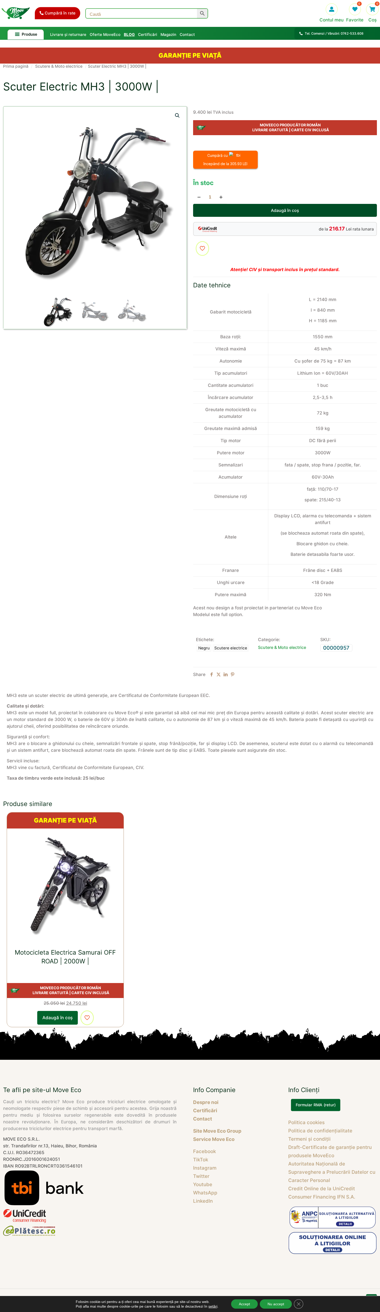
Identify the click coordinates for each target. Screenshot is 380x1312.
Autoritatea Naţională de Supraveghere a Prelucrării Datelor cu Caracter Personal (331, 1172)
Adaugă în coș (285, 210)
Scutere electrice (230, 648)
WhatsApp (205, 1193)
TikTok (200, 1160)
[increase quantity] (220, 197)
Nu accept (276, 1304)
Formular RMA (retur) (315, 1105)
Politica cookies (306, 1122)
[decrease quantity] (198, 197)
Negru (204, 648)
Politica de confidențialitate (320, 1131)
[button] (177, 115)
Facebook (204, 1151)
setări (212, 1306)
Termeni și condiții (309, 1139)
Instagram (204, 1168)
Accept (244, 1304)
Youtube (202, 1184)
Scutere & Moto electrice (58, 66)
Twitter (201, 1176)
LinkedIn (203, 1201)
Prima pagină (15, 66)
